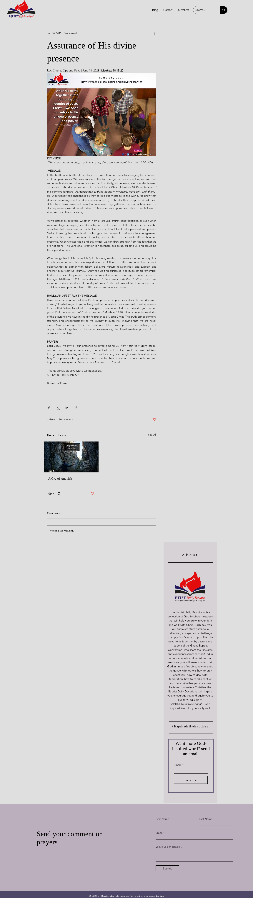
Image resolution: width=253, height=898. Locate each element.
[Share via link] (76, 408)
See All (152, 434)
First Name (162, 818)
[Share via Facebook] (49, 408)
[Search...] (223, 10)
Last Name (205, 818)
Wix (162, 895)
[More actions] (154, 33)
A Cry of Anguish (60, 478)
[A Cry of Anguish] (71, 456)
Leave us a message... (169, 846)
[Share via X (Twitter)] (58, 408)
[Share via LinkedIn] (67, 408)
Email (177, 764)
